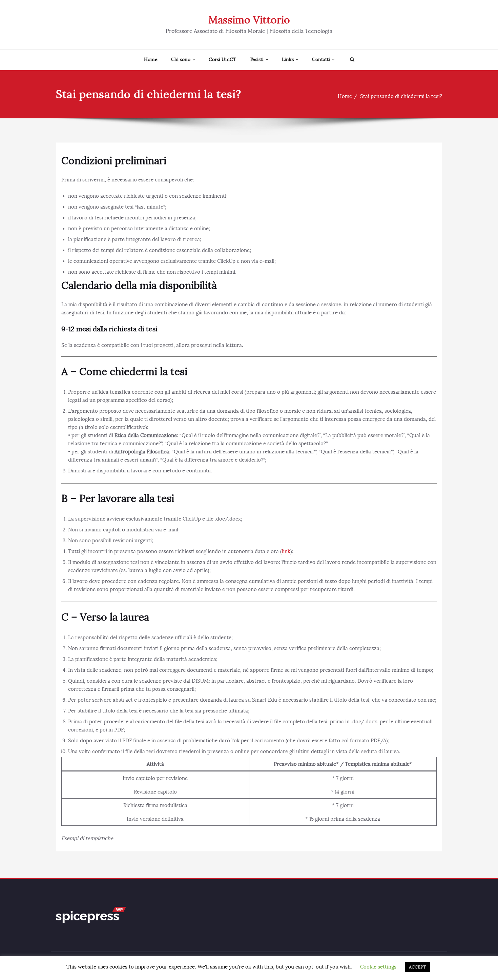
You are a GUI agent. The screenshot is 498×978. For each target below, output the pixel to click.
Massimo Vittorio (249, 20)
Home (151, 59)
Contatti (321, 59)
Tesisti (257, 59)
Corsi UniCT (222, 59)
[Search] (351, 60)
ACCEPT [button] (417, 967)
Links (288, 59)
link (286, 551)
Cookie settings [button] (378, 967)
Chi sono (180, 59)
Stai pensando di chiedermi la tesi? (401, 96)
